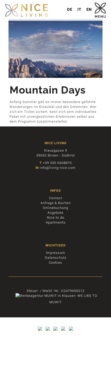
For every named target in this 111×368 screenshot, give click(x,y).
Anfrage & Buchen (56, 203)
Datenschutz (55, 258)
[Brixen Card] (63, 331)
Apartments (56, 222)
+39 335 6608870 (57, 163)
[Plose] (47, 331)
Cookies (55, 262)
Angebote (55, 213)
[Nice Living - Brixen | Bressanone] (55, 10)
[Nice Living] (100, 17)
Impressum (55, 253)
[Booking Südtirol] (71, 331)
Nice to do (55, 217)
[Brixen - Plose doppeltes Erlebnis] (40, 331)
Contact (55, 198)
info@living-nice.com (58, 168)
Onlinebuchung (55, 208)
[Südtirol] (55, 331)
